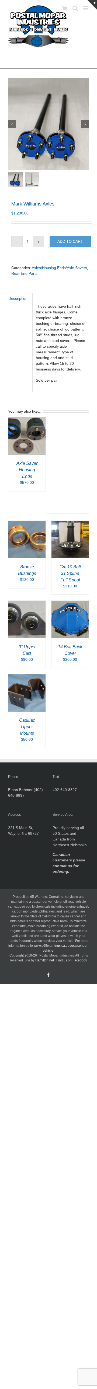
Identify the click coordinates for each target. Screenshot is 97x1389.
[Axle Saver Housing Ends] (27, 420)
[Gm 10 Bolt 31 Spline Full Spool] (70, 523)
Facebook (79, 960)
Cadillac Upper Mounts (27, 727)
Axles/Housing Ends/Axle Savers (59, 268)
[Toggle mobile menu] (86, 8)
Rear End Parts (24, 273)
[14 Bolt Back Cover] (70, 603)
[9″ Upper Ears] (27, 603)
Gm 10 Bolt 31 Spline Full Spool (70, 573)
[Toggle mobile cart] (64, 8)
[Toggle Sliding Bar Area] (92, 5)
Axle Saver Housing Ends (26, 470)
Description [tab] (17, 298)
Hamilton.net (44, 960)
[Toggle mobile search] (75, 8)
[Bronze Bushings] (27, 523)
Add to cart (70, 241)
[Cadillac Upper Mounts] (27, 677)
